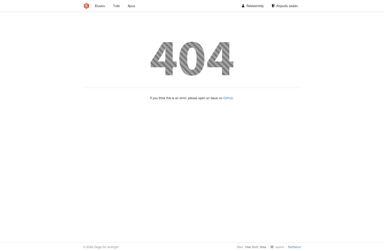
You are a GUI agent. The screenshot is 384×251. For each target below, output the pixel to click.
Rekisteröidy (255, 6)
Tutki (116, 6)
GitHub (228, 98)
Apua (131, 6)
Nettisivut (294, 247)
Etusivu (100, 6)
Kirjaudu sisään (287, 6)
